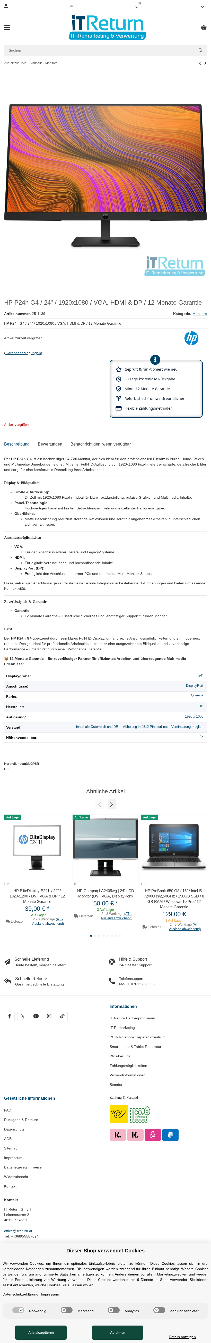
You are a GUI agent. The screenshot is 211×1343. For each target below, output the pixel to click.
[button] (71, 6)
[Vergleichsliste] (137, 6)
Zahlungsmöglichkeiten (128, 1066)
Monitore (199, 314)
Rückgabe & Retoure (21, 1120)
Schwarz (196, 696)
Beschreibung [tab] (17, 444)
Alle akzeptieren (41, 1333)
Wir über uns (120, 1056)
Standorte (118, 1085)
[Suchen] (200, 50)
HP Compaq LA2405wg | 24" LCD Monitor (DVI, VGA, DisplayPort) (105, 893)
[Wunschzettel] (202, 6)
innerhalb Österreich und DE (97, 727)
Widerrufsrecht (16, 1177)
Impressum (13, 1158)
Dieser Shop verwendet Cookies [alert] (105, 1250)
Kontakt (10, 1186)
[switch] (18, 1310)
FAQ (7, 1110)
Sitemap (10, 1148)
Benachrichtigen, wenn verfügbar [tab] (101, 444)
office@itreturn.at (18, 1231)
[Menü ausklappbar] (7, 27)
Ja (201, 737)
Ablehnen (117, 1333)
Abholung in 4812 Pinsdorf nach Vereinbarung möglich (163, 727)
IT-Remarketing (122, 1028)
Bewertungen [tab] (50, 444)
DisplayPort (194, 686)
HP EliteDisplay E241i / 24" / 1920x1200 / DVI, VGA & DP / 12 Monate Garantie (37, 896)
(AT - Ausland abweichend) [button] (48, 921)
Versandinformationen (127, 1075)
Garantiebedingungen (23, 353)
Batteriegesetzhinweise (23, 1167)
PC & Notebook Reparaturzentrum (137, 1037)
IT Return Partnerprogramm (132, 1018)
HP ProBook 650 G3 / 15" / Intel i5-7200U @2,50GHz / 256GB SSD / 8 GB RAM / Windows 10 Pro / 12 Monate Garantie (174, 898)
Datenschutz (14, 1129)
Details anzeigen (182, 1337)
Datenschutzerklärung (20, 1294)
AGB (8, 1139)
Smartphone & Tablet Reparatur (135, 1047)
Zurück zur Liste (15, 63)
